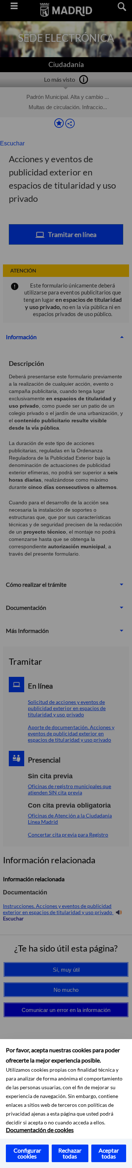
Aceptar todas (109, 1153)
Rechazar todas (69, 1153)
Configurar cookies (27, 1153)
